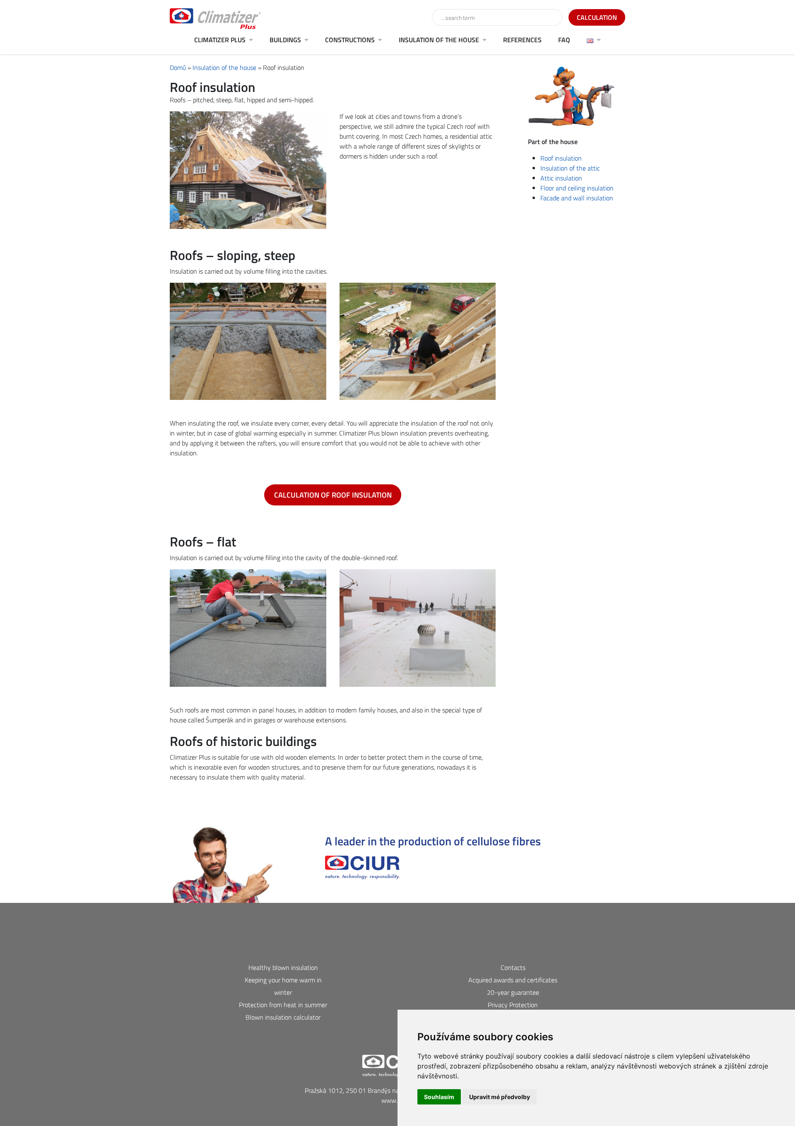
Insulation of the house (439, 40)
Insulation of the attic (570, 168)
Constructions (350, 40)
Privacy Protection (513, 1005)
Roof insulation (561, 158)
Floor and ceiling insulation (577, 188)
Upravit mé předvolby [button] (499, 1096)
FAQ (564, 40)
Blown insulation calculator (283, 1017)
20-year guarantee (513, 992)
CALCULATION (597, 17)
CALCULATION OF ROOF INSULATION (333, 494)
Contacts (513, 967)
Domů (178, 67)
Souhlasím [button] (439, 1096)
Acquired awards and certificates (512, 980)
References (522, 40)
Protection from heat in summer (283, 1005)
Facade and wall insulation (576, 198)
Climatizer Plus (220, 40)
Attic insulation (561, 178)
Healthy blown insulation (283, 967)
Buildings (285, 40)
